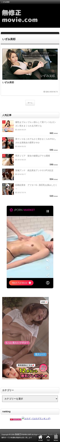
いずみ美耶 (8, 39)
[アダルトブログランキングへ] (16, 418)
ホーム (30, 103)
